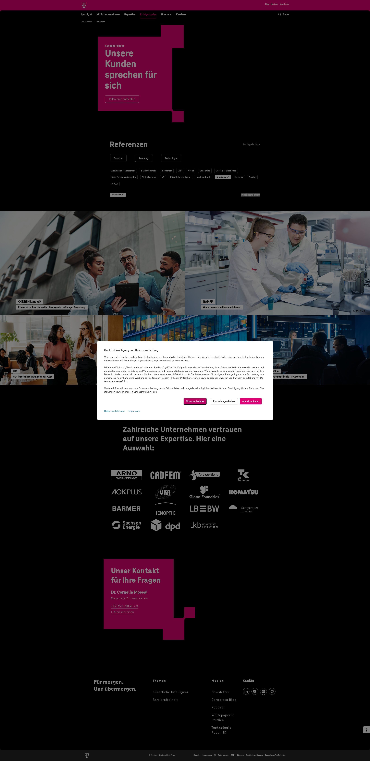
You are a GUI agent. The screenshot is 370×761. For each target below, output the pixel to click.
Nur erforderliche (195, 401)
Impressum (134, 411)
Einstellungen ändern (224, 401)
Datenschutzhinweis (114, 411)
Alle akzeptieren (250, 401)
